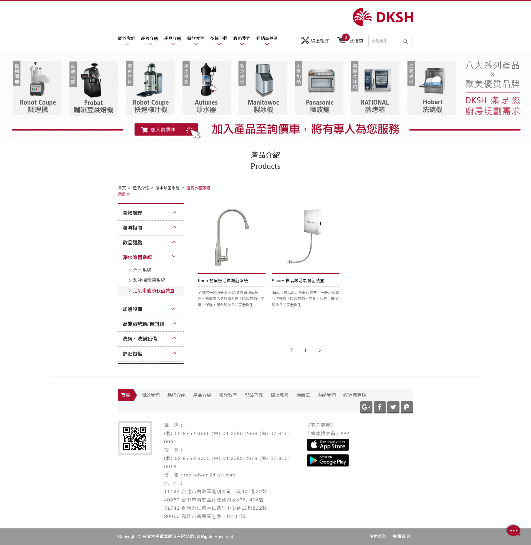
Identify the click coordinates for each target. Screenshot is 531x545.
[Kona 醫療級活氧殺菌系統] (232, 237)
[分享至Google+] (366, 407)
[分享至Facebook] (380, 407)
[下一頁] (320, 350)
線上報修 (320, 41)
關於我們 (126, 38)
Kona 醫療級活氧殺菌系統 (223, 280)
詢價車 (354, 39)
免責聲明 (401, 536)
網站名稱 (383, 17)
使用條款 (378, 536)
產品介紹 (172, 38)
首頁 (125, 395)
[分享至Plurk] (407, 407)
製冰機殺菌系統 (149, 280)
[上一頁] (291, 350)
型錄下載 (218, 38)
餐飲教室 (195, 38)
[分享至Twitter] (393, 407)
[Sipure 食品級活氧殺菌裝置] (305, 237)
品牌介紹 (149, 38)
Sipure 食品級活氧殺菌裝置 (298, 280)
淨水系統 (142, 270)
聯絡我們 (241, 38)
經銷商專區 (267, 38)
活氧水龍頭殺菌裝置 (154, 290)
